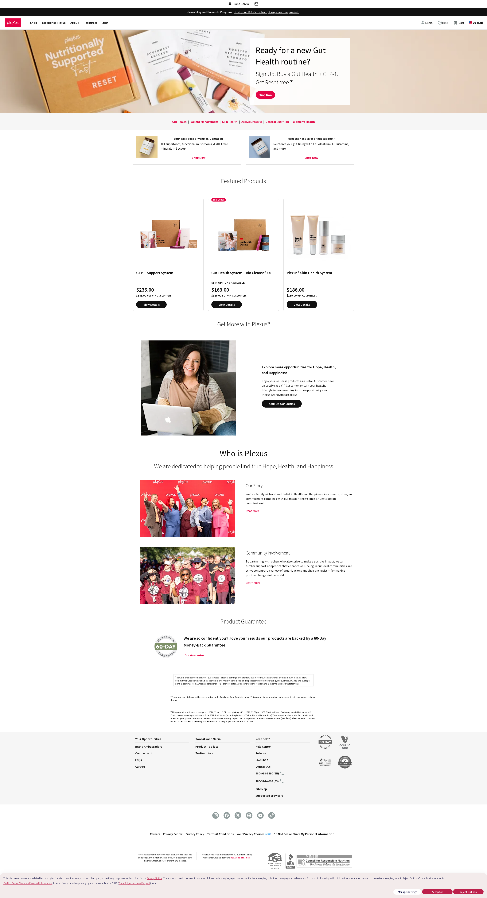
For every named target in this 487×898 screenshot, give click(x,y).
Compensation (145, 753)
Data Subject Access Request (134, 883)
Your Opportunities (282, 404)
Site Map (261, 789)
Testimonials (204, 753)
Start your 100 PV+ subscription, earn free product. (266, 12)
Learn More (253, 583)
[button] (165, 740)
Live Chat (261, 760)
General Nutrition (277, 122)
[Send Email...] (256, 4)
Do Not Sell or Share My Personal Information (304, 834)
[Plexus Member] (324, 862)
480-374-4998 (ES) (267, 781)
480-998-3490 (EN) (267, 773)
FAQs (138, 760)
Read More (252, 511)
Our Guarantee (194, 655)
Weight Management (204, 122)
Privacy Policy (194, 834)
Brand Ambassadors (148, 746)
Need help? (262, 739)
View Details (151, 304)
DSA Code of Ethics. (240, 857)
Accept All (437, 892)
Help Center (263, 746)
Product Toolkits (206, 746)
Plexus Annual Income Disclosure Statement (277, 683)
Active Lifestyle (251, 122)
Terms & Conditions (220, 834)
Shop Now (265, 95)
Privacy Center (172, 834)
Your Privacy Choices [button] (250, 834)
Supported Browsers (269, 795)
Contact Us (263, 766)
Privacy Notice (154, 878)
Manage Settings (407, 892)
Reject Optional (468, 892)
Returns (260, 753)
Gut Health (179, 122)
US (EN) (478, 23)
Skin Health (229, 122)
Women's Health (304, 122)
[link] (443, 23)
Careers (140, 766)
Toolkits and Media (208, 739)
